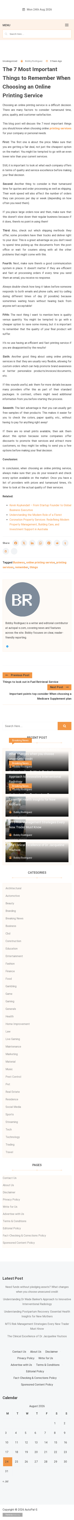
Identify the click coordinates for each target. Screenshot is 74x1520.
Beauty (10, 903)
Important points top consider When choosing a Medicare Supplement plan (40, 696)
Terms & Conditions (14, 1221)
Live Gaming (13, 1039)
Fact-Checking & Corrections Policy (24, 1235)
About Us (8, 1185)
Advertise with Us (13, 1214)
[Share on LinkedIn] (32, 543)
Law (8, 1031)
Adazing (16, 1515)
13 (36, 1442)
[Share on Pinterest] (48, 543)
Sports (10, 1114)
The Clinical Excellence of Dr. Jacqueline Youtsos (37, 1336)
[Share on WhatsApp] (40, 543)
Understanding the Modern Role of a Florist (35, 514)
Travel (9, 1152)
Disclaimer (9, 1192)
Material (10, 1061)
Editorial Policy (12, 1228)
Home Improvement (18, 1024)
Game (9, 993)
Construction (13, 941)
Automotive (13, 895)
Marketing (12, 1054)
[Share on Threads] (6, 551)
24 (6, 1461)
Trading (10, 1144)
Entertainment (14, 956)
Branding (11, 911)
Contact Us (10, 1178)
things (34, 567)
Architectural (13, 888)
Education (12, 948)
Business (19, 562)
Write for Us (10, 1206)
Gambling (11, 986)
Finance (10, 971)
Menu (6, 25)
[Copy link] (14, 551)
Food (9, 978)
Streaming (12, 1122)
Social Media (13, 1107)
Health (10, 1016)
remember (21, 567)
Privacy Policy (11, 1199)
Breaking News (20, 740)
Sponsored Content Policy (19, 1242)
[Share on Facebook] (15, 543)
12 (26, 1442)
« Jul (5, 1481)
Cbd (8, 933)
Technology (13, 1137)
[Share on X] (24, 543)
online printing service (40, 562)
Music (9, 1069)
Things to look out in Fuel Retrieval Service (30, 682)
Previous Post (20, 675)
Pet (8, 1084)
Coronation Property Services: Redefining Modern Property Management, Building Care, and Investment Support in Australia (39, 524)
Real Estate (13, 1091)
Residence (12, 1099)
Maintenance (13, 1046)
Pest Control (13, 1076)
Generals (11, 1009)
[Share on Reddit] (57, 543)
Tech (9, 1129)
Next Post (56, 687)
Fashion (10, 963)
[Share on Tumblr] (65, 543)
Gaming (10, 1001)
